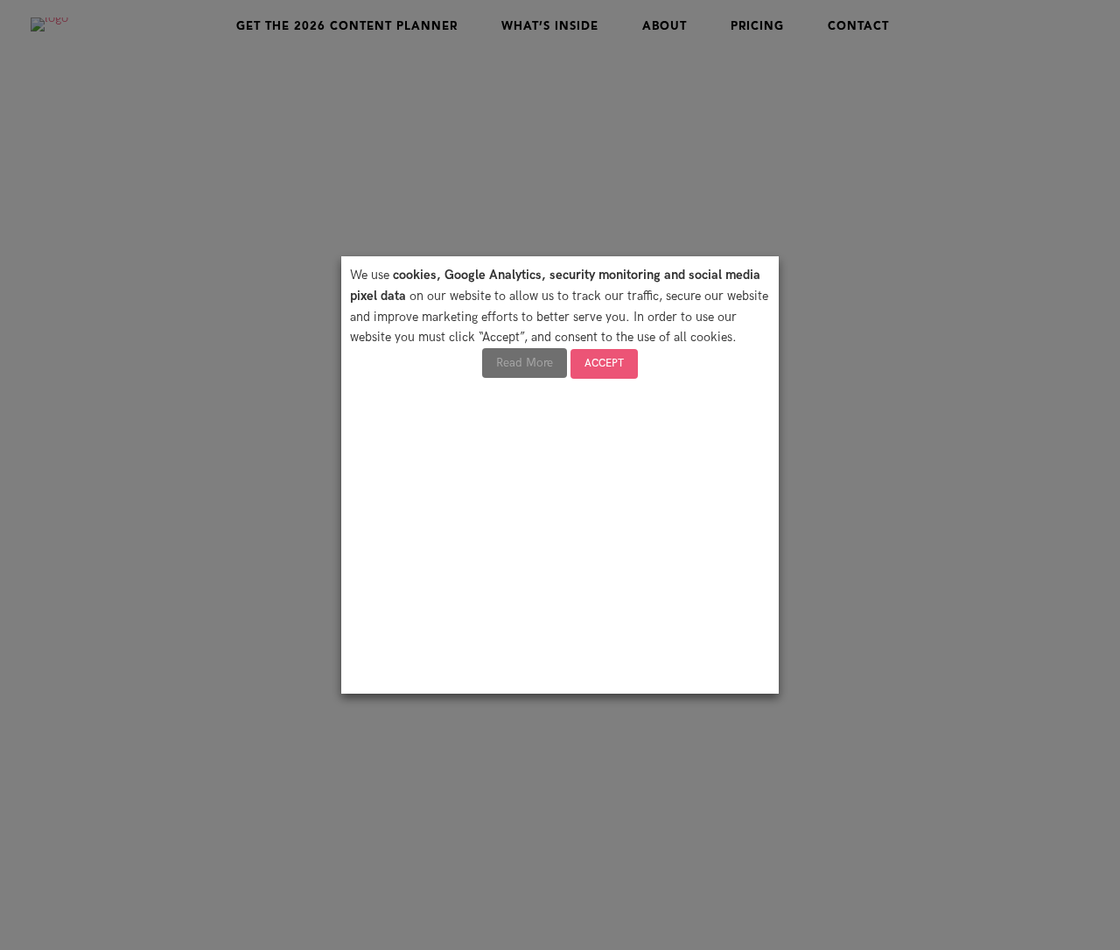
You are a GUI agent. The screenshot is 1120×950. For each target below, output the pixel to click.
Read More (524, 362)
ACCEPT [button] (604, 363)
